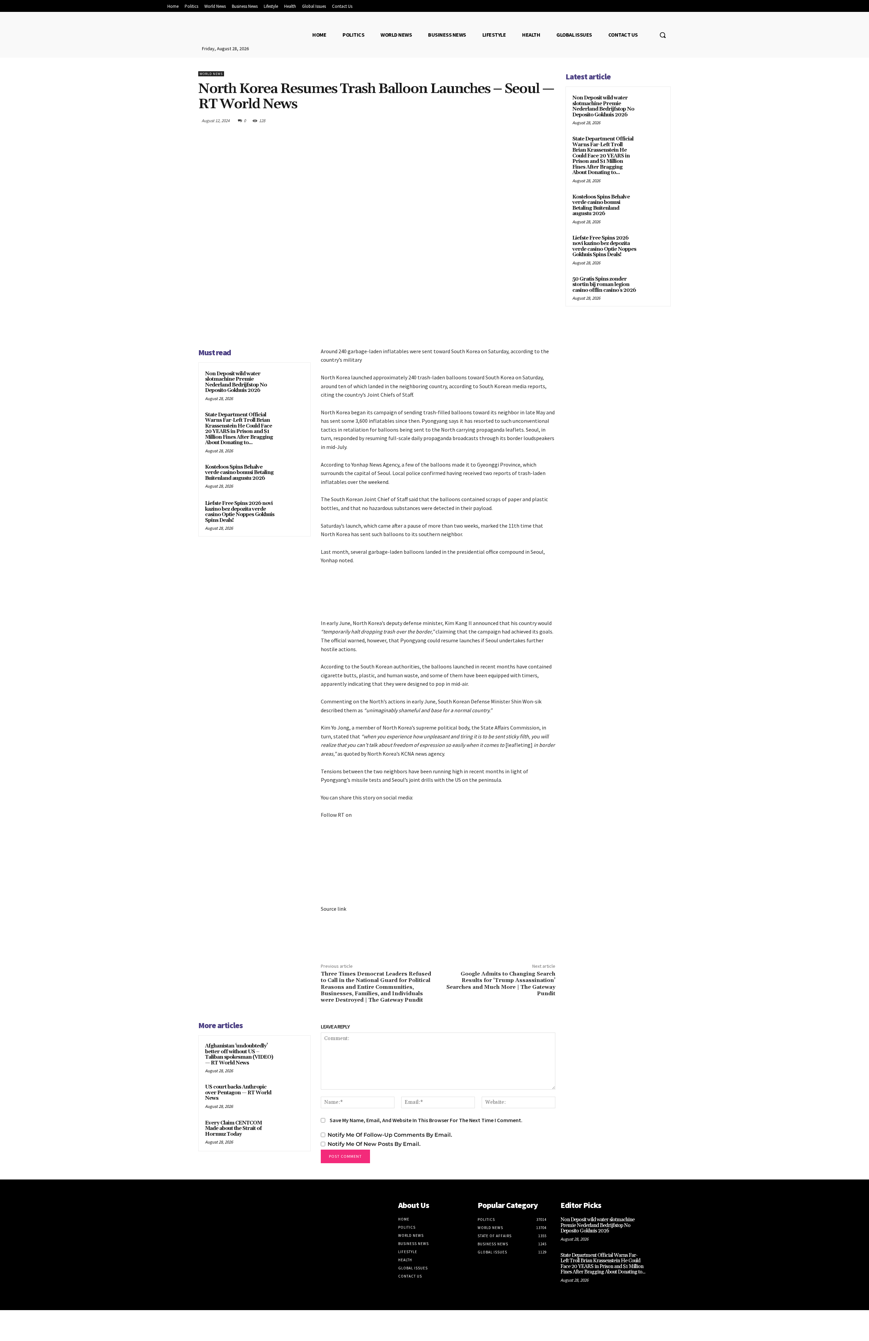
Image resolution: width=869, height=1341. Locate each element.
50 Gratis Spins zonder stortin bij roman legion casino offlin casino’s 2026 (604, 285)
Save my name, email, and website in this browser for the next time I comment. (426, 1120)
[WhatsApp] (532, 120)
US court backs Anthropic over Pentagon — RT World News (238, 1092)
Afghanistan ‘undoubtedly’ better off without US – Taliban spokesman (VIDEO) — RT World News (239, 1054)
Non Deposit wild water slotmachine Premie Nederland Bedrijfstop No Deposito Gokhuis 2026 (236, 382)
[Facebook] (485, 120)
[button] (662, 35)
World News (211, 74)
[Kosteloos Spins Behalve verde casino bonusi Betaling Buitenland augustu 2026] (291, 476)
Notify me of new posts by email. (374, 1144)
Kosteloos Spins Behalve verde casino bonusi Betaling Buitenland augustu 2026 (239, 472)
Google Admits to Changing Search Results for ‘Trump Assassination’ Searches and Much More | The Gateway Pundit (500, 983)
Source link (333, 908)
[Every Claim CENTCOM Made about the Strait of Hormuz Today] (291, 1132)
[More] (548, 120)
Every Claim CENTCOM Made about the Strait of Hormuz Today (233, 1128)
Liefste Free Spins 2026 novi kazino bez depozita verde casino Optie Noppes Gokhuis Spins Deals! (239, 512)
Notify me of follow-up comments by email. (390, 1135)
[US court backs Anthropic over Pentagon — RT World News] (291, 1096)
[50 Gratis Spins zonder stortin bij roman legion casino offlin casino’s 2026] (652, 287)
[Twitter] (501, 120)
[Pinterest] (516, 120)
